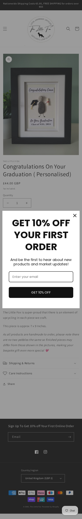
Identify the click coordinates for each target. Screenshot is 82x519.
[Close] (75, 215)
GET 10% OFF (41, 292)
